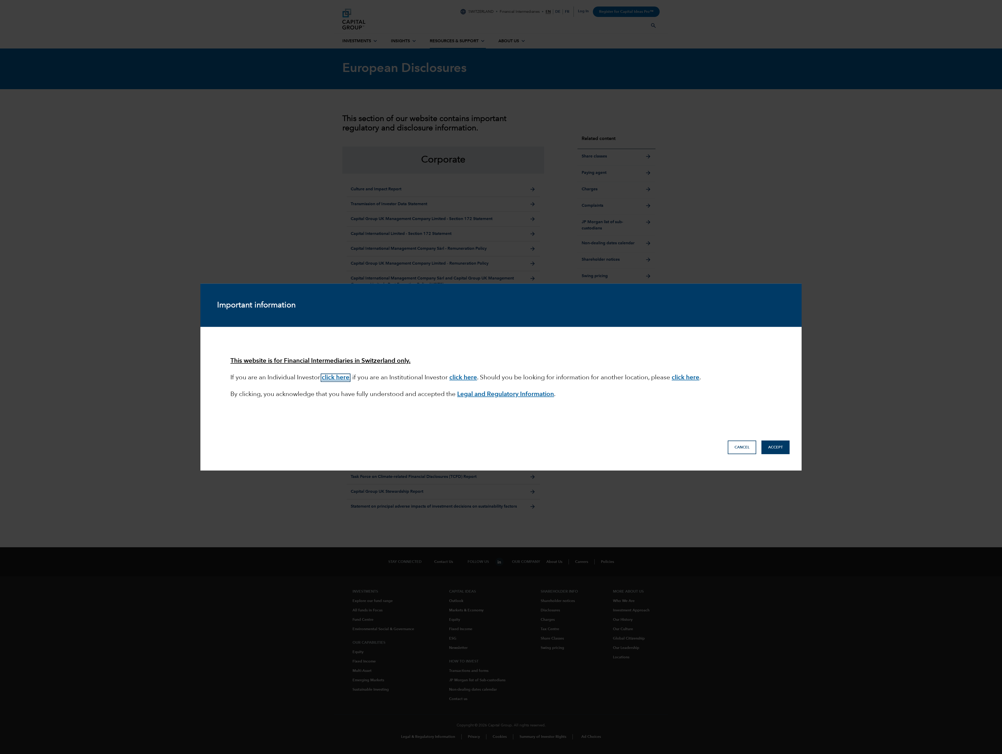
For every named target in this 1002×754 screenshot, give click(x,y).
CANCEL (742, 447)
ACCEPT (775, 447)
